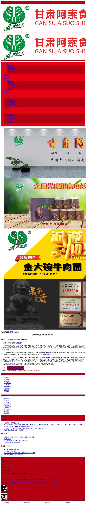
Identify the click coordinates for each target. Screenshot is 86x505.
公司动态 (6, 80)
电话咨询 (6, 502)
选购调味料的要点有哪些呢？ (13, 442)
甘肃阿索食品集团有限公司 (22, 479)
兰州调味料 (36, 370)
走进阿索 (6, 64)
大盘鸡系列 (7, 383)
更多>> (3, 416)
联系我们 (6, 92)
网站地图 (33, 479)
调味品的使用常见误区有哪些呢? (13, 454)
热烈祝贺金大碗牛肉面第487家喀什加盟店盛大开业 (19, 437)
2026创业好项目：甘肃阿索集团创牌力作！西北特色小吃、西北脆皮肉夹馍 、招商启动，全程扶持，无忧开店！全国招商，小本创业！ (44, 424)
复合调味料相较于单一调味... (15, 367)
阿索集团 (10, 66)
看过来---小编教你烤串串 (11, 449)
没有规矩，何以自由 (10, 451)
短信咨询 (27, 502)
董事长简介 (7, 76)
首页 (5, 62)
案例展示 (6, 90)
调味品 (6, 78)
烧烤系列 (6, 381)
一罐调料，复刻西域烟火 (11, 423)
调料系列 (6, 390)
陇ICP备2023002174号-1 (51, 479)
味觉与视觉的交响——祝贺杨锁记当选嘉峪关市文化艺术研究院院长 (24, 428)
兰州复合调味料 (45, 354)
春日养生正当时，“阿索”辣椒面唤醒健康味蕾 (17, 426)
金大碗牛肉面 (11, 69)
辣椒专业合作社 (12, 73)
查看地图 (67, 502)
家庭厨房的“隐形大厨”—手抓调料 (14, 430)
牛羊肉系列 (7, 388)
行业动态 (10, 89)
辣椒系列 (6, 377)
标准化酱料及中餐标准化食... (15, 369)
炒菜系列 (6, 379)
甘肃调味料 (12, 364)
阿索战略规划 (11, 68)
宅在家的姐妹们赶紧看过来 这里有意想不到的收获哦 (19, 453)
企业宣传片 (7, 75)
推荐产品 (6, 391)
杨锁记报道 (7, 439)
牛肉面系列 (7, 386)
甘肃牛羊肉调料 (20, 482)
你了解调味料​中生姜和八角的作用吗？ (15, 440)
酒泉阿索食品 (11, 71)
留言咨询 (47, 502)
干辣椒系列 (7, 384)
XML (37, 479)
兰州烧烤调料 (29, 482)
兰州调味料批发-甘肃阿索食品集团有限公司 (46, 482)
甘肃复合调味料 (79, 347)
